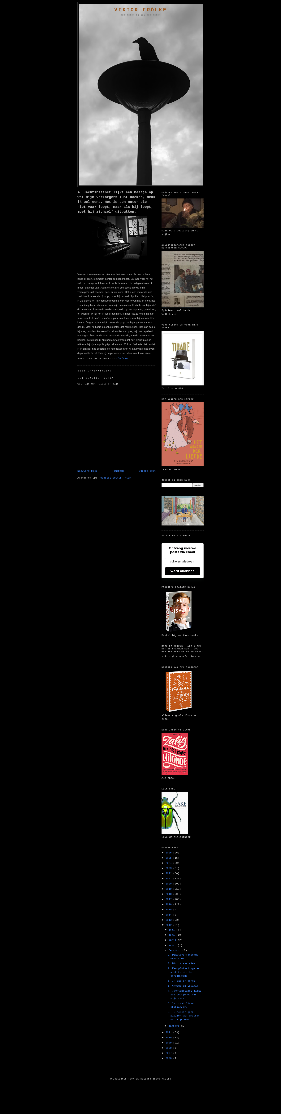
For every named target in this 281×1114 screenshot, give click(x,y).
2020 (169, 883)
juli (172, 929)
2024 (169, 863)
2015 (169, 909)
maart (173, 945)
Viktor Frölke (140, 10)
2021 (169, 878)
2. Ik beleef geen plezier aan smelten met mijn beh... (184, 1016)
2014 (169, 914)
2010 (169, 1037)
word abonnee (183, 571)
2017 (169, 899)
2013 (169, 920)
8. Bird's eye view (181, 963)
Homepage (118, 471)
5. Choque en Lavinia (183, 985)
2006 (169, 1058)
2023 (169, 868)
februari (175, 950)
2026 (169, 852)
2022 (169, 873)
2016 (169, 904)
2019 (169, 889)
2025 (169, 858)
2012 (169, 925)
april (173, 940)
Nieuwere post (87, 471)
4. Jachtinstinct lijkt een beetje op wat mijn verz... (184, 994)
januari (175, 1026)
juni (172, 935)
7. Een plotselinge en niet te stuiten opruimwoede (184, 972)
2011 (169, 1032)
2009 (169, 1042)
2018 (169, 894)
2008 (169, 1048)
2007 (169, 1053)
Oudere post (147, 471)
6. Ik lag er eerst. (182, 981)
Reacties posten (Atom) (115, 477)
